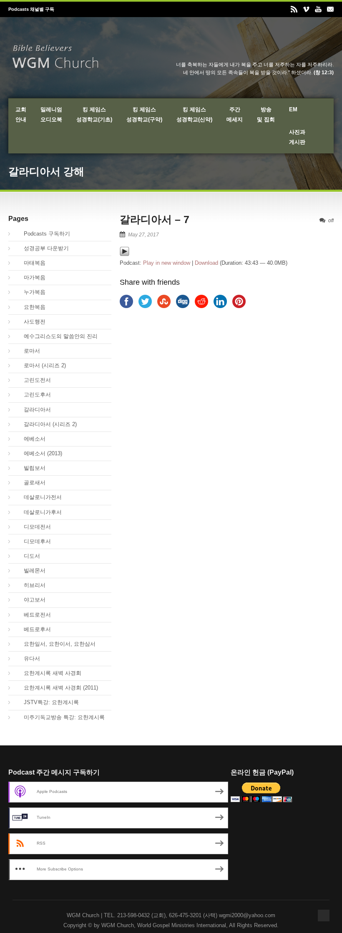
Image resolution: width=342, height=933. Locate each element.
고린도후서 (33, 394)
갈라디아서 (33, 409)
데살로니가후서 (38, 512)
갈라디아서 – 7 (154, 219)
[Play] (124, 254)
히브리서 (30, 585)
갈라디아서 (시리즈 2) (46, 424)
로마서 (27, 351)
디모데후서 (33, 541)
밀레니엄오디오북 (51, 114)
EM (293, 109)
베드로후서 (33, 629)
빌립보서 (30, 468)
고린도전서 (33, 380)
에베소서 (30, 439)
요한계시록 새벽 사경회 (48, 673)
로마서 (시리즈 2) (40, 365)
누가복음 (30, 292)
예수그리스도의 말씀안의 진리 (56, 336)
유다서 (27, 658)
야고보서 (30, 600)
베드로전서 (33, 615)
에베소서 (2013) (38, 453)
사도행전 (30, 322)
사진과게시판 (297, 137)
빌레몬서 (30, 570)
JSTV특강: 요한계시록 (47, 702)
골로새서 (30, 482)
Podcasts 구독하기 (42, 234)
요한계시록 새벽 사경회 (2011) (56, 688)
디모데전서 (33, 527)
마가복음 (30, 277)
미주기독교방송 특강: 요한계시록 (60, 717)
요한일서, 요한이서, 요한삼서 (55, 644)
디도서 (27, 556)
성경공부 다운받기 (42, 248)
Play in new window (166, 263)
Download (206, 263)
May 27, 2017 (143, 235)
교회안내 (20, 114)
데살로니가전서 (38, 497)
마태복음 (30, 263)
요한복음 (30, 307)
